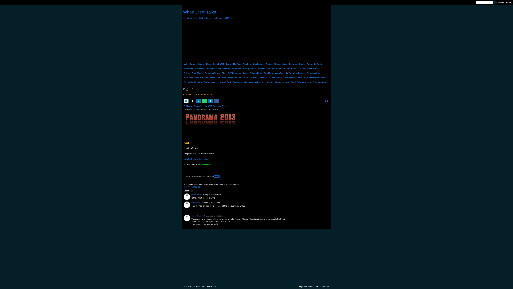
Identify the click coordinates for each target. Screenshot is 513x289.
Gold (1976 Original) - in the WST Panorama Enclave (206, 106)
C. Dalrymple (195, 203)
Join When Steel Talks (193, 186)
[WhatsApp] (204, 101)
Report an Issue (305, 286)
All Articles (188, 95)
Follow (217, 176)
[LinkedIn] (198, 101)
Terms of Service (322, 286)
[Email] (210, 101)
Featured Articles (204, 95)
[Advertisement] (256, 41)
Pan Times (193, 109)
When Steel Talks (199, 12)
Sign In (508, 2)
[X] (192, 101)
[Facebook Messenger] (186, 101)
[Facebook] (216, 101)
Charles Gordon (196, 216)
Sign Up (501, 2)
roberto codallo (196, 195)
